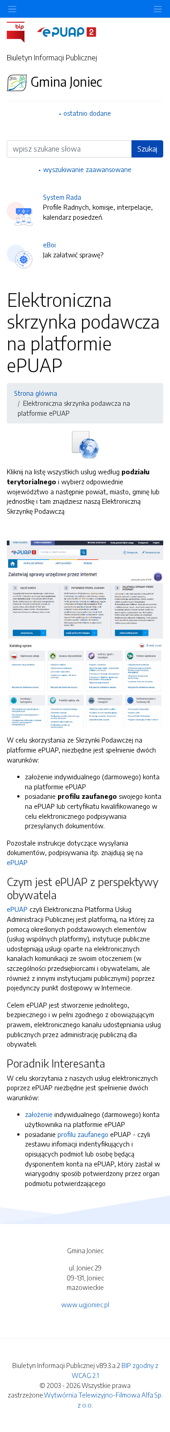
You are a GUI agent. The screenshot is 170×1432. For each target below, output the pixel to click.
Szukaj (147, 148)
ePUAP (17, 862)
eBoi (49, 245)
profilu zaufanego (83, 1134)
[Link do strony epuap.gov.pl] (66, 31)
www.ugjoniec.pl (85, 1304)
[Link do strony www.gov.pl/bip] (21, 31)
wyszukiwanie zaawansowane (87, 169)
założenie (39, 1114)
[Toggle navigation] (158, 9)
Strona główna (35, 393)
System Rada (62, 197)
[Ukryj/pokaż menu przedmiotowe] (12, 9)
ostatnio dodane (87, 113)
